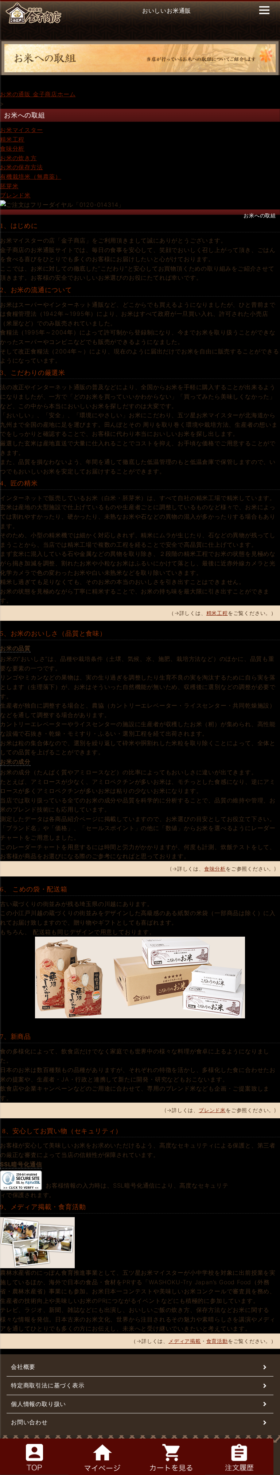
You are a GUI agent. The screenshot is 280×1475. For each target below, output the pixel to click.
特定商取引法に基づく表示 (48, 1385)
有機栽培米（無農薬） (30, 176)
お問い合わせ (29, 1422)
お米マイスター (21, 129)
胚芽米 (9, 186)
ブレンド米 (15, 195)
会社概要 (23, 1366)
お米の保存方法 (21, 167)
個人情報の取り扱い (38, 1404)
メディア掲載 (184, 1341)
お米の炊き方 (18, 158)
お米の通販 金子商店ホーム (37, 94)
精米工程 (12, 139)
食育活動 (217, 1341)
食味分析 (12, 148)
